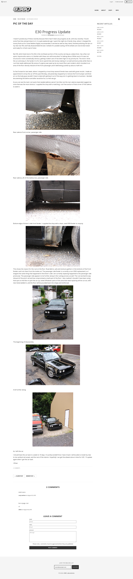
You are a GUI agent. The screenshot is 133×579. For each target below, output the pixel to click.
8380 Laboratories (69, 573)
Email (30, 524)
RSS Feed (99, 56)
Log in (111, 2)
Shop (110, 10)
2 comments (16, 468)
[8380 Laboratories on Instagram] (119, 19)
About (103, 10)
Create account (119, 2)
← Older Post (19, 476)
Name (30, 519)
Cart (129, 2)
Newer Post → (30, 476)
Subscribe (75, 567)
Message (31, 530)
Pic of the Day (21, 19)
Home (14, 19)
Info (117, 10)
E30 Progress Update (52, 31)
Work (97, 10)
